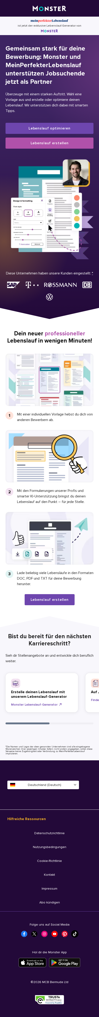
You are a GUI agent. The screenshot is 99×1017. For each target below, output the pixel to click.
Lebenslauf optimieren (49, 128)
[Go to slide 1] (28, 723)
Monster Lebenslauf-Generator (34, 705)
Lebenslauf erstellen (50, 143)
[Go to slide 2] (71, 723)
